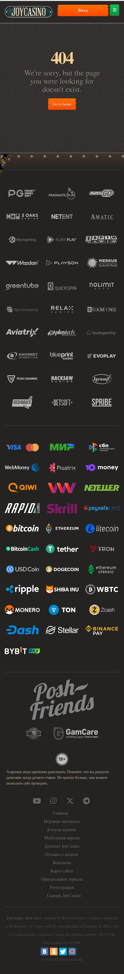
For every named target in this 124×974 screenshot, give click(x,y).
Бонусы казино (61, 829)
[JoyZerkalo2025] (86, 801)
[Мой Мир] (72, 951)
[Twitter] (63, 951)
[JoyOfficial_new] (70, 801)
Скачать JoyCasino (64, 895)
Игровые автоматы (61, 821)
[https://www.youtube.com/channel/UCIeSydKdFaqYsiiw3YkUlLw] (37, 801)
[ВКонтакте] (44, 951)
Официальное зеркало (62, 879)
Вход (83, 10)
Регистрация (62, 887)
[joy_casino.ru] (53, 801)
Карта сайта (62, 871)
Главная (60, 813)
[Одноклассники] (54, 951)
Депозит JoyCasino (61, 846)
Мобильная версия (61, 838)
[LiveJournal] (81, 951)
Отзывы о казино (61, 854)
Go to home (62, 104)
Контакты (62, 862)
